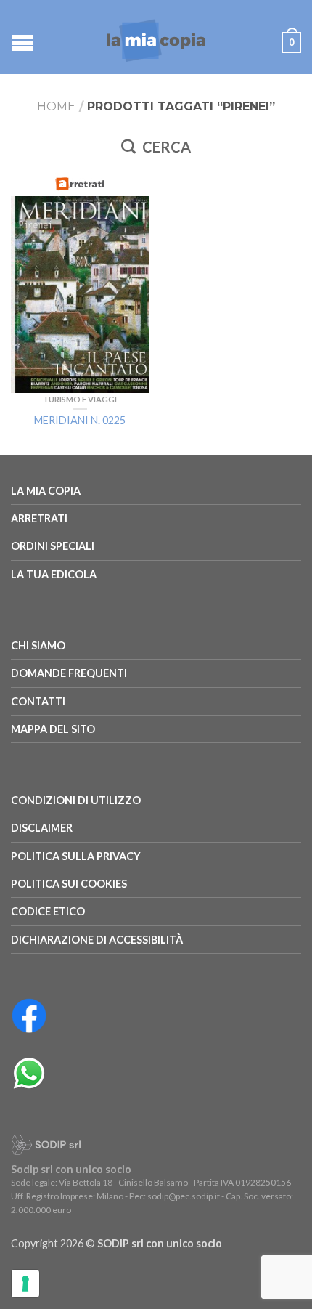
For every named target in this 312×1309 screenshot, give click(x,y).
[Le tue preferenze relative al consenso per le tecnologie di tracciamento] (25, 1283)
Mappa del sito (53, 729)
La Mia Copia (46, 491)
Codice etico (48, 911)
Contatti (38, 701)
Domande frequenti (69, 673)
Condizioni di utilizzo (76, 800)
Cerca (165, 146)
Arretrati (39, 518)
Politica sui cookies (69, 884)
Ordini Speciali (52, 546)
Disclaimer (42, 828)
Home (56, 106)
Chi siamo (38, 645)
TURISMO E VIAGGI (80, 399)
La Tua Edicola (54, 574)
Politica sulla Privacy (76, 856)
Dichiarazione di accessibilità (97, 939)
